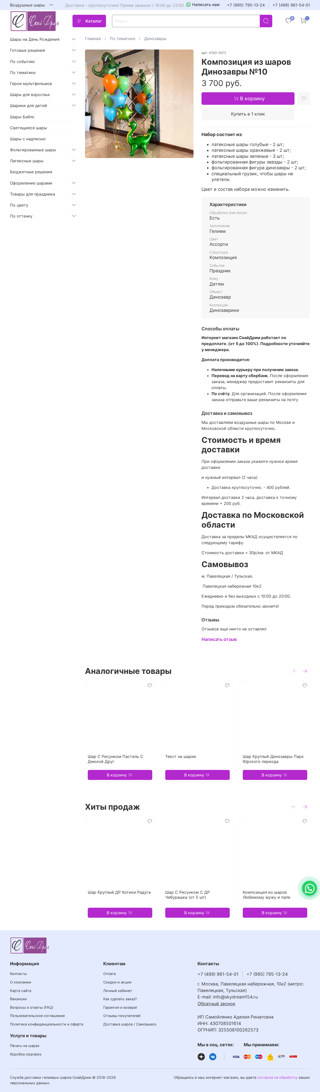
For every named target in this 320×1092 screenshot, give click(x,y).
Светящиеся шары (28, 127)
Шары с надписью (28, 138)
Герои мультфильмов (31, 83)
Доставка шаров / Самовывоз (129, 1024)
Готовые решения (27, 50)
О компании (20, 982)
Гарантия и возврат (120, 1007)
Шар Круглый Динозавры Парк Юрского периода (273, 759)
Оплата (109, 973)
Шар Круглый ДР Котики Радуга (119, 892)
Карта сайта (20, 990)
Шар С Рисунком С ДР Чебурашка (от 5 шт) (187, 895)
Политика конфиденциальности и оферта (46, 1024)
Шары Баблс (22, 116)
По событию (22, 61)
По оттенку (21, 216)
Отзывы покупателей (121, 1015)
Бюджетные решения (31, 171)
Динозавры (155, 38)
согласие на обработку (277, 1077)
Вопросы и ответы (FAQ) (31, 1007)
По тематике (122, 38)
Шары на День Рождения (35, 39)
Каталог (94, 21)
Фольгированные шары (33, 149)
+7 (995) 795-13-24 (246, 5)
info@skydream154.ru (235, 996)
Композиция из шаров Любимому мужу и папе (266, 895)
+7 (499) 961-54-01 (291, 5)
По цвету (19, 205)
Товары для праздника (32, 194)
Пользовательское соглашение (37, 1015)
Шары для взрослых (30, 94)
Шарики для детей (28, 105)
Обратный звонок (216, 1003)
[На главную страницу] (35, 21)
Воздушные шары (27, 5)
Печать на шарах (25, 1045)
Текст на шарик (180, 756)
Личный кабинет (117, 990)
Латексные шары (27, 160)
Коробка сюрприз (25, 1054)
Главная (93, 38)
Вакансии (18, 999)
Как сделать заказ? (120, 999)
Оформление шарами (31, 183)
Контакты (18, 973)
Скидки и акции (117, 982)
